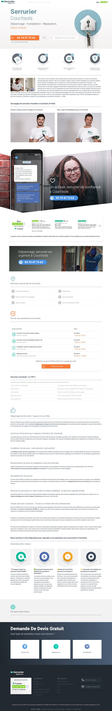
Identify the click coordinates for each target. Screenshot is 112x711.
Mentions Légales (59, 709)
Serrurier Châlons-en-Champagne (24, 297)
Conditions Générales (47, 709)
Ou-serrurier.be (38, 695)
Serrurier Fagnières (67, 297)
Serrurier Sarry (66, 291)
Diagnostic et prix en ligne (65, 38)
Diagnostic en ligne (57, 366)
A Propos (36, 681)
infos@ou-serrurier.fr (92, 687)
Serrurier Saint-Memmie (22, 291)
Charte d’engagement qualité (42, 689)
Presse (36, 687)
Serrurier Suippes (20, 303)
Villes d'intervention (62, 681)
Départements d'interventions (65, 684)
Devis (58, 689)
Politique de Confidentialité (73, 709)
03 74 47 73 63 (26, 37)
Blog (58, 692)
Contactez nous (38, 684)
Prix (58, 687)
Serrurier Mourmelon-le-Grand (70, 303)
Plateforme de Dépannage (41, 692)
